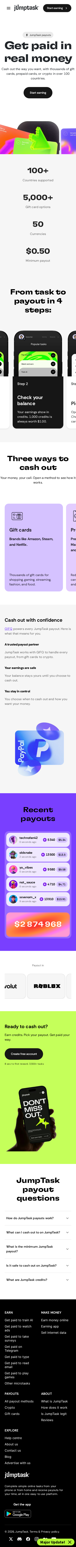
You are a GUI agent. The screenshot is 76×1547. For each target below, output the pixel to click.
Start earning (55, 8)
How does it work (54, 1407)
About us (11, 1444)
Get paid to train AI (19, 1320)
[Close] (69, 1542)
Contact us (13, 1450)
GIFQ (8, 629)
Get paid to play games (17, 1375)
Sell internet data (53, 1333)
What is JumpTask (54, 1401)
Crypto (10, 1407)
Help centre (13, 1438)
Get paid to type (17, 1357)
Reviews (47, 1420)
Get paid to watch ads (18, 1328)
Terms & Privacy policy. (45, 1531)
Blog (8, 1457)
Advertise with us (17, 1463)
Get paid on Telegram (13, 1348)
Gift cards (12, 1414)
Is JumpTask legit (54, 1414)
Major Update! (52, 1542)
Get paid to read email (17, 1365)
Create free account (24, 1054)
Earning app (50, 1326)
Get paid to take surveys (17, 1338)
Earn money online (54, 1320)
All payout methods (19, 1401)
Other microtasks (17, 1383)
